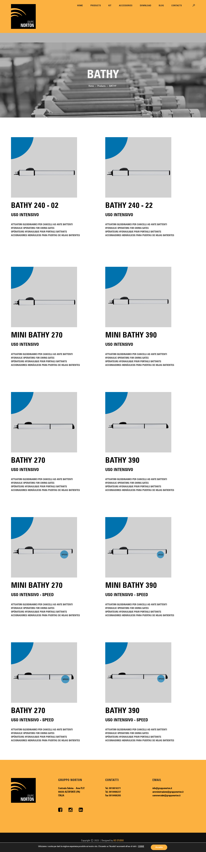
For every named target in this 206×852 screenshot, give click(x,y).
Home (80, 5)
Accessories (125, 5)
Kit (109, 5)
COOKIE (141, 846)
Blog (161, 5)
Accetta (159, 847)
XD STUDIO (118, 840)
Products (95, 5)
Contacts (176, 5)
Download (145, 5)
